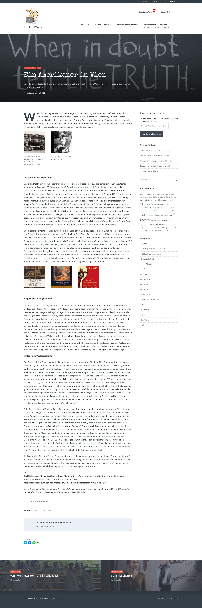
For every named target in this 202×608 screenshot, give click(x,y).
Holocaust (167, 204)
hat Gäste (146, 27)
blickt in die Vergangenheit (150, 254)
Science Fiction (167, 220)
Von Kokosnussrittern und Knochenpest (34, 575)
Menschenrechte (167, 211)
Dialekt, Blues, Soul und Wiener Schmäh (155, 150)
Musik (142, 215)
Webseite (51, 526)
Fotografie (145, 204)
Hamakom (161, 204)
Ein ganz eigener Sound (149, 171)
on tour (156, 27)
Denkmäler (149, 197)
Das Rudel (163, 1)
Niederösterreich (165, 215)
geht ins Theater (94, 25)
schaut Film (109, 25)
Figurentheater (152, 201)
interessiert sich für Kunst (127, 25)
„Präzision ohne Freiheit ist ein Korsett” (155, 166)
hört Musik (144, 284)
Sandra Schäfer (29, 93)
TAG (154, 225)
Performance (156, 220)
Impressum (173, 1)
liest (82, 25)
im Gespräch (164, 25)
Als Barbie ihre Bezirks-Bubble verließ (154, 156)
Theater (160, 224)
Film (160, 200)
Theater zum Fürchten (170, 225)
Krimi (172, 208)
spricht (163, 12)
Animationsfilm (144, 194)
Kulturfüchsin (35, 27)
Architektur (152, 194)
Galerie (154, 204)
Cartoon (168, 194)
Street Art (150, 225)
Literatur (155, 211)
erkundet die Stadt (149, 25)
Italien (150, 208)
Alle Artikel (42, 526)
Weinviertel (148, 228)
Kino (158, 207)
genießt (166, 27)
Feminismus (171, 197)
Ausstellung (161, 194)
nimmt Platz (144, 310)
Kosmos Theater (165, 208)
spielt (142, 325)
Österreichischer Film (159, 230)
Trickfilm (142, 228)
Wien (153, 228)
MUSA (173, 211)
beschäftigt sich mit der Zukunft (152, 249)
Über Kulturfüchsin (149, 1)
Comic (173, 194)
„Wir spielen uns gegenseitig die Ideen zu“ (156, 161)
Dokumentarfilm (159, 197)
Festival (143, 200)
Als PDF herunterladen (38, 501)
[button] (32, 16)
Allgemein (143, 244)
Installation (144, 207)
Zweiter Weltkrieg (161, 228)
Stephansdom (143, 225)
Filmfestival (167, 200)
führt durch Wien (145, 12)
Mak (160, 211)
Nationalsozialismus (152, 215)
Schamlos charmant (122, 575)
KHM (154, 208)
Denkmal (143, 197)
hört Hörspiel (145, 279)
